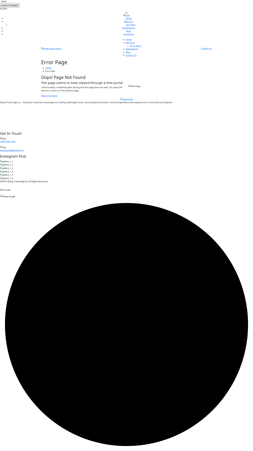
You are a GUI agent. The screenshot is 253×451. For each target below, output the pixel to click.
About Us (128, 21)
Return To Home (49, 95)
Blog (128, 31)
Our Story (131, 24)
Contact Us (128, 34)
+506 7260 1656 (7, 141)
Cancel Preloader (9, 5)
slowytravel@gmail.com (12, 150)
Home (129, 18)
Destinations (128, 27)
